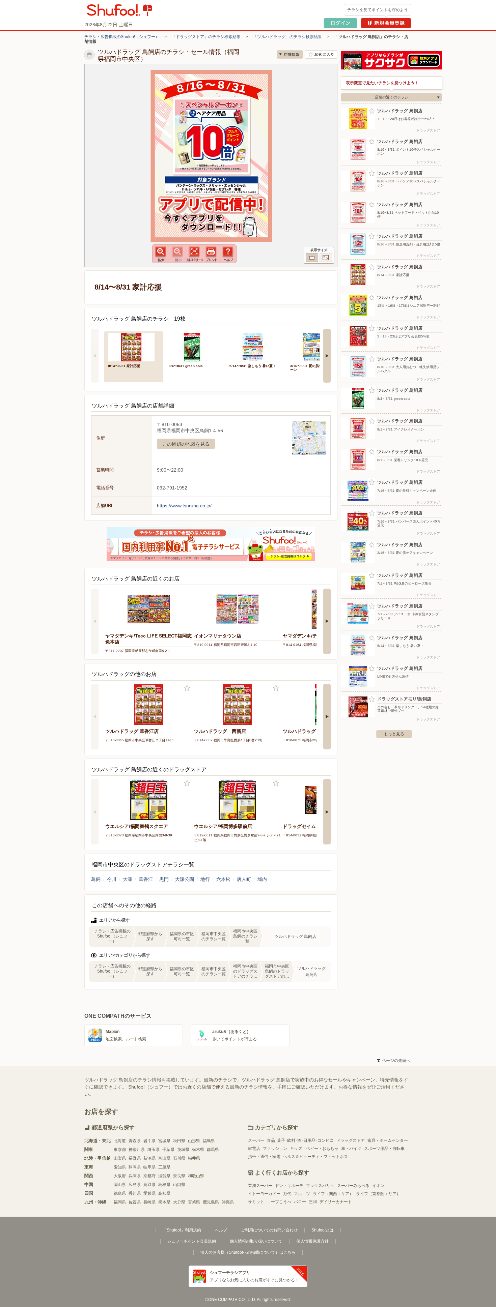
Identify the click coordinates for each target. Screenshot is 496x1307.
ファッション (275, 1148)
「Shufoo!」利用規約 (182, 1230)
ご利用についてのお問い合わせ (269, 1230)
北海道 (120, 1140)
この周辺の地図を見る (186, 444)
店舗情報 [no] (290, 54)
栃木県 (198, 1149)
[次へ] (327, 356)
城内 (262, 879)
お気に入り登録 (187, 688)
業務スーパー (260, 1185)
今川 (111, 879)
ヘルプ (221, 1230)
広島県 (135, 1184)
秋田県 (179, 1140)
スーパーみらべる (353, 1185)
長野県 (135, 1158)
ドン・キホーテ (289, 1185)
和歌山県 (196, 1176)
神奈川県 (137, 1149)
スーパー (256, 1140)
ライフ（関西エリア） (333, 1193)
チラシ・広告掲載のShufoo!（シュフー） (121, 36)
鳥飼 (96, 879)
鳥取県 (149, 1184)
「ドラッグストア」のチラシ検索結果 (206, 36)
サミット (256, 1201)
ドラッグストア (350, 1140)
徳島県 (120, 1193)
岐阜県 (149, 1167)
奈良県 (179, 1176)
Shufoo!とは (322, 1230)
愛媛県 (149, 1193)
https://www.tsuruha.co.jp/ (184, 505)
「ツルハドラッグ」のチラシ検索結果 (287, 36)
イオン (378, 1185)
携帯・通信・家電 (264, 1156)
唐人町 (244, 879)
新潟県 (149, 1158)
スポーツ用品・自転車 (384, 1148)
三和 (313, 1201)
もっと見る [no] (394, 734)
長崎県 (149, 1202)
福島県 (209, 1140)
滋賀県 (164, 1176)
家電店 (254, 1148)
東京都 (120, 1149)
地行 (205, 879)
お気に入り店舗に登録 (321, 54)
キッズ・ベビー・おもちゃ (314, 1148)
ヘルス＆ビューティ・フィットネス (315, 1156)
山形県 (194, 1140)
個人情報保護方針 (312, 1241)
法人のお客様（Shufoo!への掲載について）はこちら (248, 1252)
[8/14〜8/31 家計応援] (134, 346)
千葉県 (168, 1149)
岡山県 (120, 1184)
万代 (287, 1193)
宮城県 (164, 1140)
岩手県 (149, 1140)
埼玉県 (153, 1149)
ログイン (340, 23)
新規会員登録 (386, 23)
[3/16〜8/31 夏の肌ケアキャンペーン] (316, 346)
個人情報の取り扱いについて (256, 1241)
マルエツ (302, 1193)
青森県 (135, 1140)
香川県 (135, 1193)
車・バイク (351, 1148)
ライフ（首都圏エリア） (378, 1193)
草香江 (146, 879)
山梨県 (120, 1158)
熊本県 (164, 1202)
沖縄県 (228, 1202)
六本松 (223, 879)
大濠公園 (184, 879)
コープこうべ (279, 1201)
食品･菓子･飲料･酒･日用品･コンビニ (300, 1140)
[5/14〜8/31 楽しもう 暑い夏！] (255, 346)
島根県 (164, 1184)
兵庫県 (135, 1176)
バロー (300, 1201)
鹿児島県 (211, 1202)
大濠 (127, 879)
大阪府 (120, 1176)
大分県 (179, 1202)
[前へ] (95, 356)
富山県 (164, 1158)
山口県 (179, 1184)
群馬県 (213, 1149)
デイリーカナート (336, 1201)
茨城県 (183, 1149)
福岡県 (120, 1202)
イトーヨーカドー (264, 1193)
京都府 (149, 1176)
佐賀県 (135, 1202)
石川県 (179, 1158)
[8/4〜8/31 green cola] (194, 346)
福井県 (194, 1158)
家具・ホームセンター (387, 1140)
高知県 (164, 1193)
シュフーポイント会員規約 (191, 1241)
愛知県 (120, 1167)
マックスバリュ (320, 1185)
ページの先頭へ (393, 1060)
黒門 (164, 879)
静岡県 (135, 1167)
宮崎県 (194, 1202)
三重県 (164, 1167)
